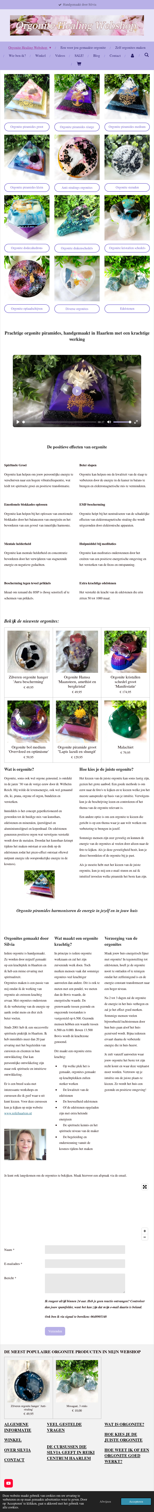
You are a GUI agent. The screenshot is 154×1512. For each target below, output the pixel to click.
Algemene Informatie (17, 1427)
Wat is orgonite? (124, 1424)
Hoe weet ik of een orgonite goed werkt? (126, 1455)
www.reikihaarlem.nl (18, 1113)
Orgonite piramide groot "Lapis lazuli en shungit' (77, 749)
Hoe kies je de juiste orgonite (123, 1437)
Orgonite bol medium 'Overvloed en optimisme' (28, 749)
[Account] (132, 56)
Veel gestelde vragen (64, 1427)
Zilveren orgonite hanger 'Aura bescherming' (28, 679)
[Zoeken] (147, 55)
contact (14, 1460)
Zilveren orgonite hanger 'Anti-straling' (28, 1407)
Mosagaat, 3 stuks (77, 1406)
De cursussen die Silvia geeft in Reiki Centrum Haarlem (71, 1452)
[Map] (77, 1212)
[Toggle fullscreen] (145, 1187)
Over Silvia (17, 1450)
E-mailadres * (13, 1264)
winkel (13, 1440)
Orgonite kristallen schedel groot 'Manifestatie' (125, 682)
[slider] (59, 422)
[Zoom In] (145, 1231)
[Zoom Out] (145, 1237)
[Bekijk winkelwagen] (79, 64)
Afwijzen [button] (105, 1501)
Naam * (9, 1249)
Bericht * (10, 1278)
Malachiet (125, 747)
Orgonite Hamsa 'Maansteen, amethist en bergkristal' (77, 682)
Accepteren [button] (136, 1501)
